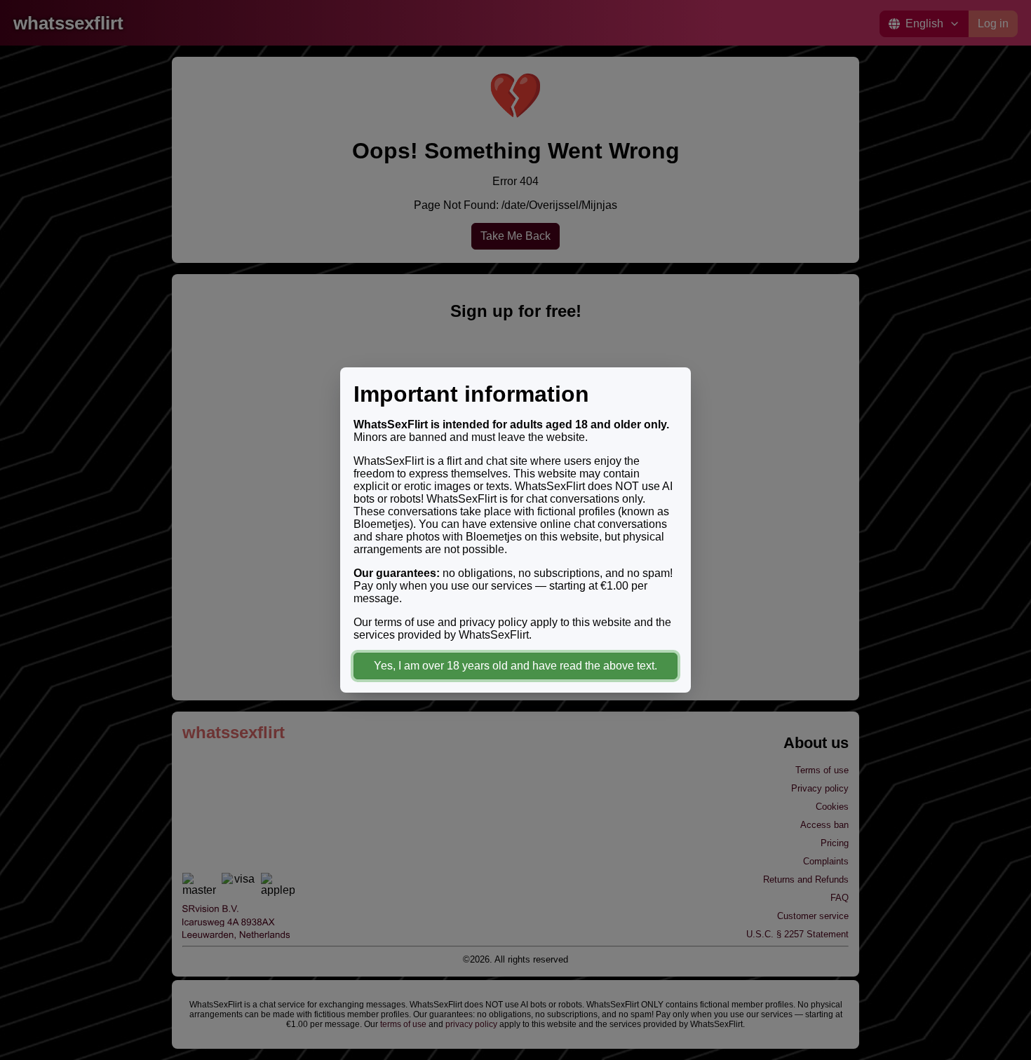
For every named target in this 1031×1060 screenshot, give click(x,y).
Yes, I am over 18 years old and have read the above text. (515, 666)
